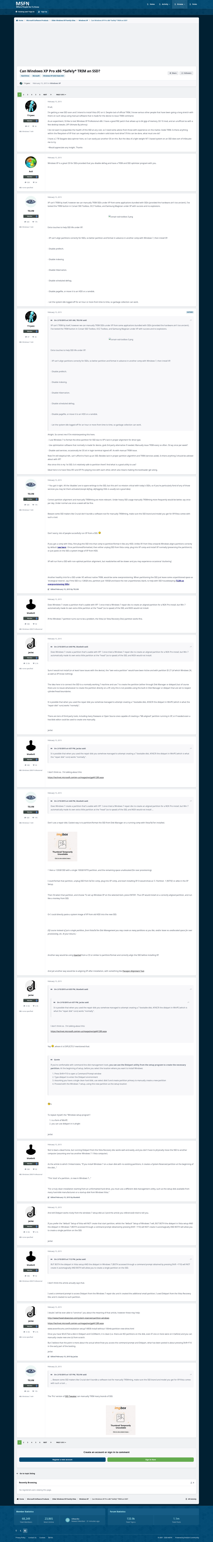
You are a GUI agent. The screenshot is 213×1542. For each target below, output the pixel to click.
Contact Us (32, 1538)
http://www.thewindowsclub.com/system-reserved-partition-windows (78, 1318)
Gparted (77, 955)
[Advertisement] (106, 43)
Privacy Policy (20, 1538)
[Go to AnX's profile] (31, 162)
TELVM (31, 211)
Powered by (187, 1538)
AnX (31, 171)
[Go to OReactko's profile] (67, 1520)
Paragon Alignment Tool (133, 971)
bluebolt (31, 613)
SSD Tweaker (71, 1396)
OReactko (75, 1519)
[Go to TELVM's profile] (31, 202)
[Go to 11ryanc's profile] (21, 83)
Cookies (42, 1538)
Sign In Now (150, 1459)
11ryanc (27, 83)
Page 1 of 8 (60, 95)
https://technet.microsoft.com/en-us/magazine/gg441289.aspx (76, 777)
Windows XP (55, 83)
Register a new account (62, 1459)
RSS (51, 1538)
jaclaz (31, 652)
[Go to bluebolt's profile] (31, 604)
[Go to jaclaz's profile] (31, 643)
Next (45, 95)
